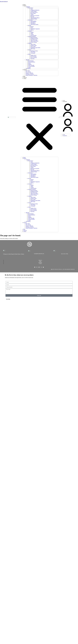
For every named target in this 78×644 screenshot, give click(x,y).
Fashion (29, 49)
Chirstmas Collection (30, 74)
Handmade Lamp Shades (35, 47)
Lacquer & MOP (31, 66)
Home (24, 157)
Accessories (33, 53)
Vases (32, 9)
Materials (27, 59)
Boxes (32, 27)
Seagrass (29, 64)
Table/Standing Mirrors (35, 17)
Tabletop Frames (34, 18)
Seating (32, 32)
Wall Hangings (33, 21)
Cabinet (32, 34)
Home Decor (30, 7)
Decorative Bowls (34, 12)
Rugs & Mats (33, 13)
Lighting (29, 43)
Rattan (29, 63)
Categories (28, 6)
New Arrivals (28, 71)
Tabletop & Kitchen (32, 36)
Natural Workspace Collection (31, 75)
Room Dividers (33, 35)
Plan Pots (32, 16)
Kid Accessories (34, 57)
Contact (24, 78)
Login (64, 100)
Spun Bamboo (31, 60)
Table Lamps (33, 44)
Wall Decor (30, 20)
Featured (25, 69)
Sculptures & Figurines (35, 10)
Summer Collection (29, 73)
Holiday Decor (33, 55)
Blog (24, 229)
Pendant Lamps (34, 45)
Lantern (32, 14)
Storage (29, 25)
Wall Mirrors (33, 23)
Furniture (30, 31)
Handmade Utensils (34, 38)
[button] (39, 118)
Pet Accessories (34, 56)
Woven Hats (33, 52)
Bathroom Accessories (35, 15)
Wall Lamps (33, 48)
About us (25, 230)
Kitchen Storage (34, 42)
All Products (28, 68)
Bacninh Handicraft (4, 1)
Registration (65, 101)
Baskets (32, 26)
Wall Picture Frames (34, 24)
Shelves (32, 29)
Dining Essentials (34, 37)
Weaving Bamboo (31, 61)
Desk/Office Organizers (35, 28)
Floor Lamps (33, 46)
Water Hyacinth (31, 65)
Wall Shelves (33, 22)
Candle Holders (34, 11)
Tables (32, 33)
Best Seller (28, 70)
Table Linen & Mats (34, 41)
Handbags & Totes (34, 50)
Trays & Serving (34, 39)
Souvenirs (32, 58)
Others (29, 54)
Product (24, 5)
